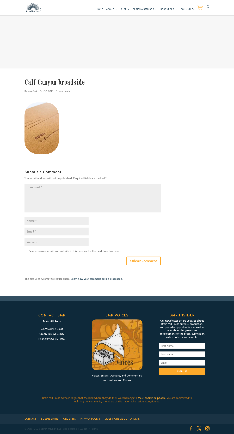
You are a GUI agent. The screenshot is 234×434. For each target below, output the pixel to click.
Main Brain (33, 91)
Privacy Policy (90, 418)
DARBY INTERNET (89, 428)
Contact (30, 418)
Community (187, 9)
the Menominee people (152, 398)
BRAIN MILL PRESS (51, 428)
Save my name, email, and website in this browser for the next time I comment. (75, 251)
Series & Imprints (143, 9)
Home (100, 9)
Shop (123, 9)
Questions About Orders (122, 418)
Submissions (50, 418)
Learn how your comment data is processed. (97, 278)
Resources (167, 9)
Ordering (69, 418)
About (110, 9)
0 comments (63, 91)
